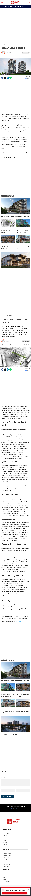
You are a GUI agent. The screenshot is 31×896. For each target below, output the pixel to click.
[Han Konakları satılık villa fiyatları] (23, 240)
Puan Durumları (6, 864)
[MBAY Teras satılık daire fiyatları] (8, 224)
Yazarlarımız (6, 875)
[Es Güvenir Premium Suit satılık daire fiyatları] (23, 224)
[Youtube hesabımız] (18, 808)
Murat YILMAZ (9, 341)
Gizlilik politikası (6, 881)
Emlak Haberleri (6, 835)
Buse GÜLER (8, 52)
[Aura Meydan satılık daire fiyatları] (15, 724)
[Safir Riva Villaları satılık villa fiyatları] (8, 240)
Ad (2, 788)
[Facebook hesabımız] (11, 808)
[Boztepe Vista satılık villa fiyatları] (15, 260)
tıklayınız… (19, 622)
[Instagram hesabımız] (16, 808)
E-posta (18, 788)
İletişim (4, 877)
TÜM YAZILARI (25, 52)
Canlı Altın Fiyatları (7, 853)
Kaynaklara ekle (14, 893)
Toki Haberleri (6, 838)
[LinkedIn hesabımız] (20, 808)
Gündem (5, 840)
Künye (4, 879)
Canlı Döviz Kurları (7, 855)
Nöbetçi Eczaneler (7, 862)
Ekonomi (5, 842)
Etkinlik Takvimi (6, 866)
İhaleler (4, 847)
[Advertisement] (15, 24)
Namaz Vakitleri (6, 860)
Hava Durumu (6, 857)
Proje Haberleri (26, 56)
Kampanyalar (6, 844)
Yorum (3, 777)
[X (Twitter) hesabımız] (13, 808)
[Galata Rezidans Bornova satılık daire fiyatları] (15, 206)
